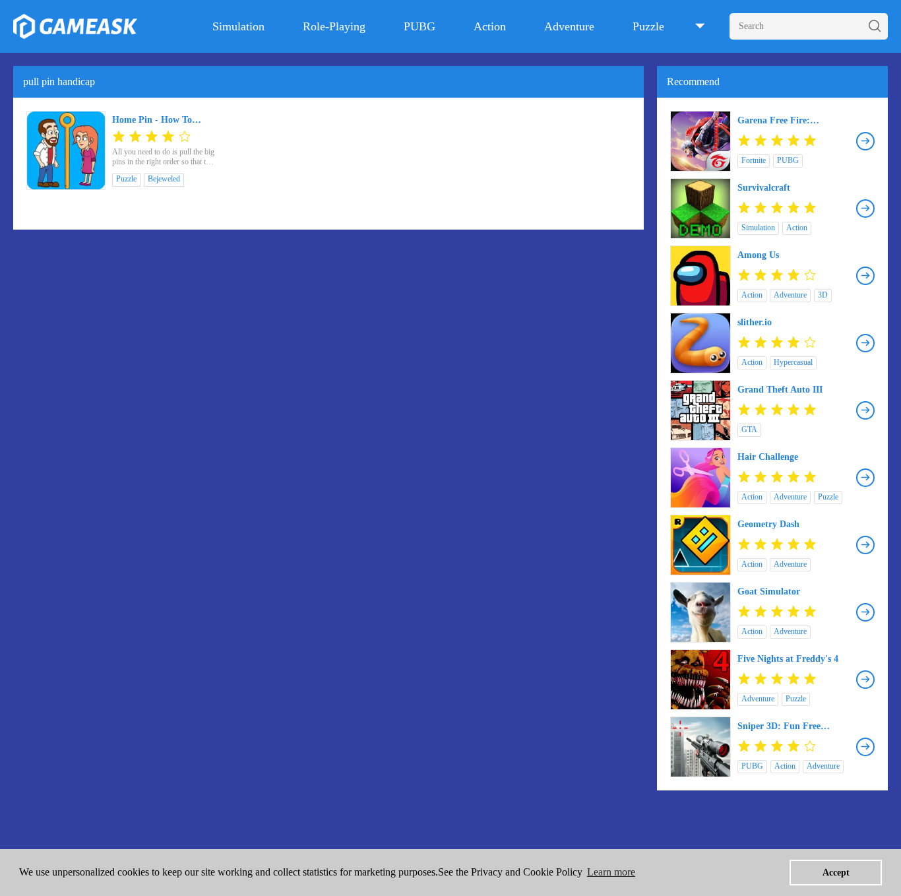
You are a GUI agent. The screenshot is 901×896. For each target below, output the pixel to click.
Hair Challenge (767, 457)
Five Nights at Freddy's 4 (787, 659)
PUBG (419, 26)
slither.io (754, 322)
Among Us (758, 255)
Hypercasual (793, 362)
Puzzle (648, 26)
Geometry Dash (768, 524)
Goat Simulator (768, 591)
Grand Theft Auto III (780, 390)
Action (490, 26)
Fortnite (753, 160)
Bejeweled (164, 178)
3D (823, 295)
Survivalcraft (763, 188)
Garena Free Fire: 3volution (773, 120)
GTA (749, 429)
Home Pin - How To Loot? (152, 120)
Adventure (569, 26)
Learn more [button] (611, 872)
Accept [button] (836, 872)
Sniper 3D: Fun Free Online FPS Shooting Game (793, 726)
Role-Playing (334, 26)
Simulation (238, 26)
